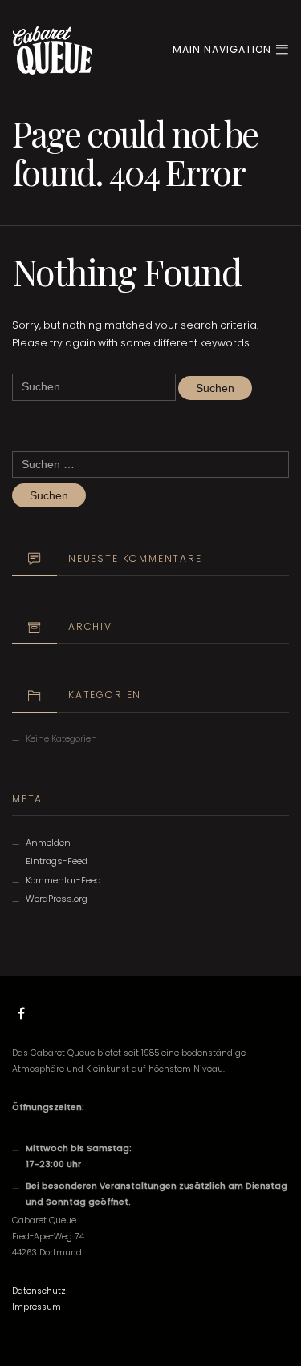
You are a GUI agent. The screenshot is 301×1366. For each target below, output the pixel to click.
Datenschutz (39, 1291)
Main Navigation (224, 49)
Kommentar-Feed (63, 880)
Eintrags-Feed (56, 861)
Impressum (36, 1307)
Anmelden (48, 842)
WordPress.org (56, 898)
